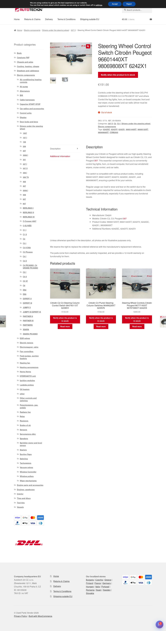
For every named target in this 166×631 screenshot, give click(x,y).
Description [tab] (55, 148)
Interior (20, 494)
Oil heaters (24, 389)
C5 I (24, 272)
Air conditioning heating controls (31, 80)
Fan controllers (26, 351)
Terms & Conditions (66, 19)
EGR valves (25, 338)
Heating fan (25, 363)
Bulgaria (90, 579)
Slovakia (90, 593)
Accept (115, 4)
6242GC (106, 129)
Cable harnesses (27, 99)
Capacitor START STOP (30, 104)
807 (24, 203)
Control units (26, 113)
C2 (115, 123)
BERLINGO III (28, 217)
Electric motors (26, 342)
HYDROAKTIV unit (28, 376)
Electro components (32, 30)
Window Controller (28, 472)
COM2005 (114, 132)
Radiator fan (25, 412)
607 (24, 199)
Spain (98, 589)
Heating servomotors (29, 367)
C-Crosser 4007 (29, 221)
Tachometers (25, 463)
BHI (21, 95)
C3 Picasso (28, 252)
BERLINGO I (28, 208)
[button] (88, 46)
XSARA (26, 329)
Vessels (20, 507)
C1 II (25, 234)
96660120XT (143, 129)
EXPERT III (27, 303)
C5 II (25, 276)
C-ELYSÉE (27, 225)
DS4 (24, 290)
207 (24, 150)
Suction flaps (26, 454)
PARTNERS (28, 325)
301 (24, 159)
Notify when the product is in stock (118, 74)
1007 (25, 133)
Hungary (90, 586)
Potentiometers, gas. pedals (29, 406)
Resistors (24, 420)
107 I (25, 137)
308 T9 (26, 177)
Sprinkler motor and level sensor (31, 444)
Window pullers (27, 476)
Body (19, 53)
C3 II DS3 (27, 247)
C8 (24, 285)
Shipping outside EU (89, 19)
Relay (22, 416)
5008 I (25, 190)
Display (23, 117)
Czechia (99, 579)
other (22, 393)
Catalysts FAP (23, 57)
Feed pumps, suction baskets (29, 357)
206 (24, 146)
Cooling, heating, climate (28, 66)
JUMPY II (27, 307)
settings (99, 5)
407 (24, 186)
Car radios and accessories (32, 108)
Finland (89, 583)
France (98, 583)
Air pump (24, 86)
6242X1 (122, 129)
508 (24, 194)
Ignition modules (27, 380)
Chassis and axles (25, 62)
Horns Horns (25, 371)
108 (24, 142)
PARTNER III (28, 320)
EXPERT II (27, 298)
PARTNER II (28, 316)
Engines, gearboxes (26, 489)
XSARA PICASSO (30, 334)
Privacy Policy (20, 616)
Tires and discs (24, 498)
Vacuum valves (26, 467)
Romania (90, 589)
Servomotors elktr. (28, 434)
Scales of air (25, 425)
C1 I (24, 230)
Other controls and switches (28, 399)
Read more (65, 326)
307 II (73, 30)
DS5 (24, 294)
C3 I (118, 123)
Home (17, 19)
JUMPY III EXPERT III (32, 312)
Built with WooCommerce (40, 616)
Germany (106, 583)
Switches (24, 458)
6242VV (114, 129)
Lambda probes (27, 385)
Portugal (105, 586)
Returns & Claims (32, 19)
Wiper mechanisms (28, 480)
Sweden (107, 589)
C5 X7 (25, 281)
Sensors (23, 429)
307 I (25, 164)
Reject (129, 4)
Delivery (49, 19)
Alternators (25, 91)
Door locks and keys (29, 121)
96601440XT (131, 129)
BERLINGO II (28, 212)
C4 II (25, 261)
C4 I (24, 256)
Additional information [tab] (60, 156)
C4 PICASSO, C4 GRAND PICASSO (30, 266)
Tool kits (21, 502)
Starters (23, 450)
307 (96, 160)
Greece (108, 579)
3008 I (25, 155)
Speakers (24, 438)
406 (24, 181)
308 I (25, 172)
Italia (97, 586)
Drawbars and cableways (28, 70)
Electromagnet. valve (29, 347)
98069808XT (103, 132)
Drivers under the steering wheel (55, 30)
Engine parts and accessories (30, 485)
